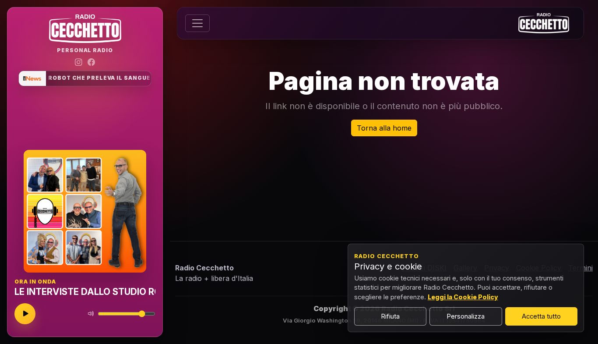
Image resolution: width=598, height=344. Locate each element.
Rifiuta (390, 316)
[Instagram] (78, 62)
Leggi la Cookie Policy (463, 297)
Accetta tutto (541, 316)
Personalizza (466, 316)
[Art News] (32, 78)
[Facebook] (91, 62)
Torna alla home (384, 128)
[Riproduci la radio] (24, 313)
